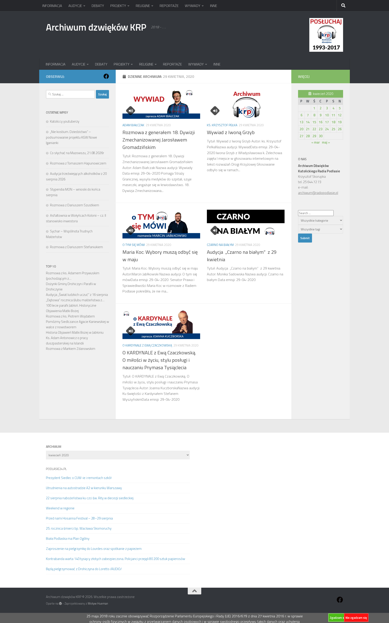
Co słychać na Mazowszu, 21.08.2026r (77, 152)
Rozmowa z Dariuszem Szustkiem (74, 205)
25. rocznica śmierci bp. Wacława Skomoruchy (78, 528)
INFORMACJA (52, 5)
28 (308, 136)
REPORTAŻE (169, 5)
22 (314, 129)
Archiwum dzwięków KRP (96, 27)
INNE (213, 5)
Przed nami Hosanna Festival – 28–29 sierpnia (79, 518)
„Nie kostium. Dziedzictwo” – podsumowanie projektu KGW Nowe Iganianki (71, 137)
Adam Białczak (133, 125)
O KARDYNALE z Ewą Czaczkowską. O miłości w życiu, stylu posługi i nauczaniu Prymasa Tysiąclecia (159, 360)
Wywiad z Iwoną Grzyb (231, 132)
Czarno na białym (220, 244)
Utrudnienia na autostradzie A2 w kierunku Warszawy (84, 487)
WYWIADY (192, 5)
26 (340, 129)
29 (314, 136)
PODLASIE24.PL (56, 468)
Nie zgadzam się (356, 617)
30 (320, 136)
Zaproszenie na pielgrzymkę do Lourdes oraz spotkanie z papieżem (94, 548)
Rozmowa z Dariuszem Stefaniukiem (76, 247)
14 (308, 122)
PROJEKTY (118, 5)
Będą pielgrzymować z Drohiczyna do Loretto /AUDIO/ (84, 568)
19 (340, 122)
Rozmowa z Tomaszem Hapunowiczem (78, 163)
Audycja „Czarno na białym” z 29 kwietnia (241, 255)
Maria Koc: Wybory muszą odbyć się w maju (160, 255)
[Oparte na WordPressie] (60, 603)
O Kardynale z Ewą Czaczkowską (147, 345)
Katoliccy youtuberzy (64, 121)
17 (327, 122)
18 (333, 122)
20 (301, 129)
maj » (326, 142)
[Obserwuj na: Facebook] (106, 76)
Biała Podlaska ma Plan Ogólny (67, 538)
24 (327, 129)
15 (314, 122)
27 (301, 136)
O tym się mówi (133, 244)
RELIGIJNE (143, 5)
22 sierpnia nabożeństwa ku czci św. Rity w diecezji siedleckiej (89, 498)
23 (320, 129)
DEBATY (98, 5)
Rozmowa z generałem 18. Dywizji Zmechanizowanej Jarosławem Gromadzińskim (158, 139)
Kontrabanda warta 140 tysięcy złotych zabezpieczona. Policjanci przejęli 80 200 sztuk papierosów (115, 558)
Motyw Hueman (98, 603)
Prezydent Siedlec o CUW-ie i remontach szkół (78, 477)
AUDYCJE (75, 5)
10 (327, 115)
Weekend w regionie (60, 508)
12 (340, 115)
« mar (315, 142)
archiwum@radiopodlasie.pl (318, 192)
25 (333, 129)
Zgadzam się (338, 617)
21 (308, 129)
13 (301, 122)
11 (333, 115)
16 (320, 122)
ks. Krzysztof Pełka (222, 125)
